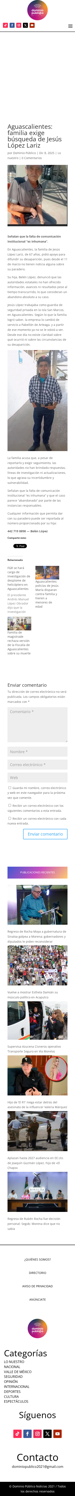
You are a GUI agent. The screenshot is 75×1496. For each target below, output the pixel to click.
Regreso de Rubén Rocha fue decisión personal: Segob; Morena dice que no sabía (34, 1224)
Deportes (12, 1391)
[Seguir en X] (25, 25)
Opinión (11, 1381)
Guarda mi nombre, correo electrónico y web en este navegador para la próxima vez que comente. (37, 793)
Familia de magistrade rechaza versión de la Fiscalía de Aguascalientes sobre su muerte (19, 642)
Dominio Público (24, 153)
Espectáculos (16, 1401)
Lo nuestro (14, 1361)
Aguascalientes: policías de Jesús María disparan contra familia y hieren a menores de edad (47, 593)
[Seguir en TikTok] (5, 25)
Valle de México (17, 1372)
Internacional (16, 1386)
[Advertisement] (37, 71)
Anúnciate (37, 1299)
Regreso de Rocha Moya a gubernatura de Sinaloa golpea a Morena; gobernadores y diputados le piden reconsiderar (37, 936)
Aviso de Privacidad (37, 1286)
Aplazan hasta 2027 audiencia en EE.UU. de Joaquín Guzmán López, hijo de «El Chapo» (36, 1163)
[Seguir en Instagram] (18, 25)
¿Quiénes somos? (37, 1259)
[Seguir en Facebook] (12, 25)
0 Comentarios (32, 158)
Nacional (12, 1366)
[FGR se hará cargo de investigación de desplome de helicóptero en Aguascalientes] (21, 590)
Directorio (37, 1273)
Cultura (11, 1396)
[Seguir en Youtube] (32, 25)
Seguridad (13, 1376)
